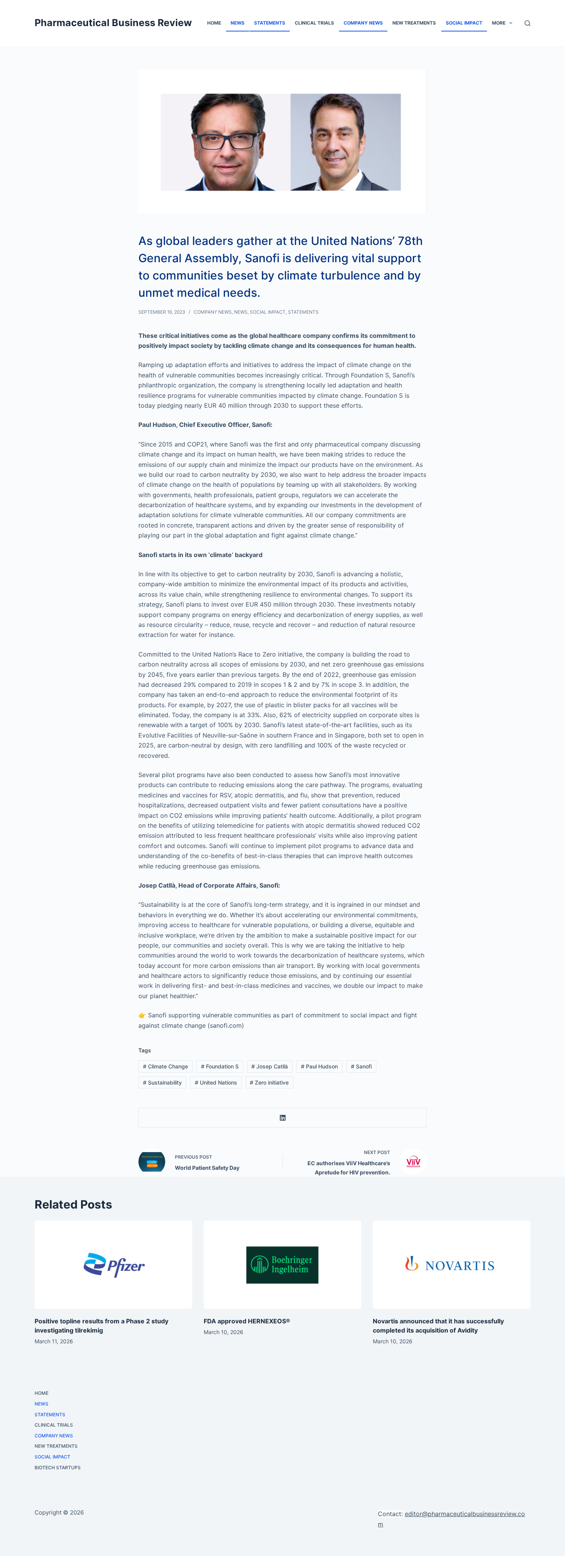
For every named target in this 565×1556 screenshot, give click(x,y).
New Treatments (414, 23)
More (498, 23)
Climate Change (165, 1066)
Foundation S (220, 1066)
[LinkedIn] (283, 1118)
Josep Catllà (269, 1066)
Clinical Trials (314, 23)
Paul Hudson (319, 1066)
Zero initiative (269, 1082)
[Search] (527, 23)
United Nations (216, 1082)
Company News (363, 23)
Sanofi (361, 1066)
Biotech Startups (58, 1467)
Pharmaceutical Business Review (113, 22)
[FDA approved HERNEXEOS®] (282, 1264)
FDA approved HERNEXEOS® (247, 1321)
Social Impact (464, 23)
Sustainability (162, 1082)
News (237, 23)
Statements (269, 23)
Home (214, 23)
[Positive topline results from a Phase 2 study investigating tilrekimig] (113, 1264)
